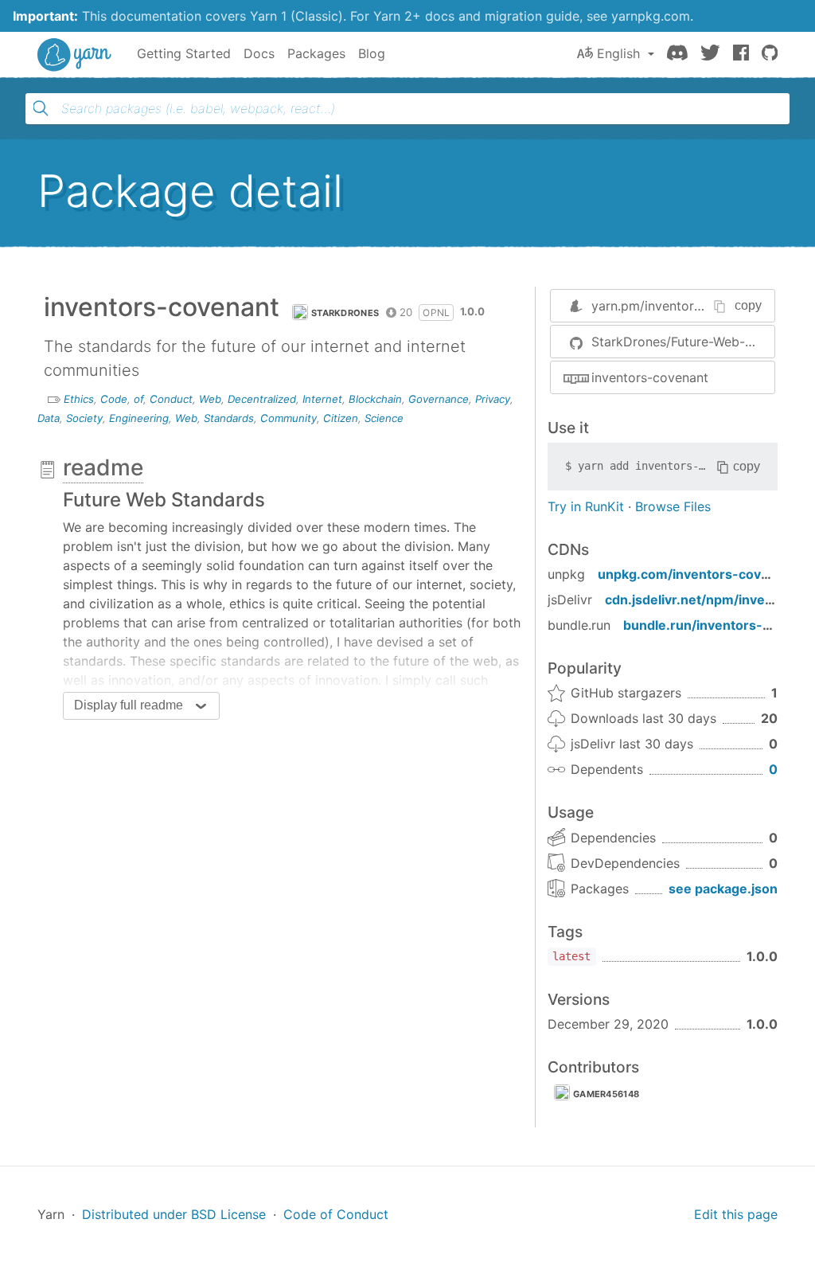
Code (113, 399)
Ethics (79, 399)
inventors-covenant (649, 377)
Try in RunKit (586, 506)
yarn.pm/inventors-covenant (676, 306)
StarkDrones (345, 312)
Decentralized (262, 399)
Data (48, 418)
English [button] (618, 53)
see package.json (723, 889)
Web (210, 399)
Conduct (171, 399)
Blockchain (375, 399)
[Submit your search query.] (40, 108)
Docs (259, 53)
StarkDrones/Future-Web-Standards (682, 342)
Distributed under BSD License (174, 1214)
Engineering (139, 418)
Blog (371, 53)
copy (748, 305)
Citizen (340, 418)
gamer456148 (606, 1094)
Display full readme (128, 705)
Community (288, 418)
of (138, 399)
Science (384, 418)
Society (84, 418)
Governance (438, 399)
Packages (316, 53)
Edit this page (736, 1214)
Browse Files (673, 506)
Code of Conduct (335, 1214)
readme (103, 467)
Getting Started (184, 53)
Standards (229, 418)
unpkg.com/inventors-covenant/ (699, 574)
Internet (322, 399)
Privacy (492, 399)
